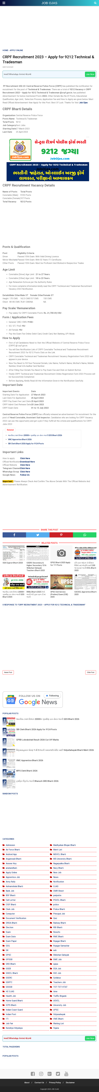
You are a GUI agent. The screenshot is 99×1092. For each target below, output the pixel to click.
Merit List (57, 849)
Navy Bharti (58, 868)
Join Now (90, 74)
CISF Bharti (11, 904)
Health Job (11, 996)
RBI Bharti (57, 927)
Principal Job (59, 913)
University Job (59, 1005)
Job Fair (9, 1023)
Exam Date (11, 936)
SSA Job (57, 968)
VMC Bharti (58, 1019)
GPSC (8, 955)
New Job (57, 872)
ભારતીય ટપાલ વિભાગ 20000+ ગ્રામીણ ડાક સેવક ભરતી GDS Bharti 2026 (35, 435)
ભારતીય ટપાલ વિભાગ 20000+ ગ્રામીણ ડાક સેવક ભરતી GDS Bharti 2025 (13, 594)
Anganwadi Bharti (13, 859)
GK (7, 950)
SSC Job (57, 973)
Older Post (90, 672)
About (27, 1083)
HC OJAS (10, 991)
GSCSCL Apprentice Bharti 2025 (85, 593)
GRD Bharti (11, 964)
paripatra (57, 895)
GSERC (9, 978)
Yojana (56, 1028)
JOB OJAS (49, 3)
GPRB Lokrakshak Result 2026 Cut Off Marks (37, 740)
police (56, 904)
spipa (55, 964)
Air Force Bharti (13, 849)
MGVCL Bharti (59, 854)
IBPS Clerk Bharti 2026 (26, 771)
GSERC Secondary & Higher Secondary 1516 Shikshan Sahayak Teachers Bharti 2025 (36, 566)
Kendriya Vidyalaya (14, 1028)
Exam (8, 932)
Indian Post (11, 1014)
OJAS (55, 886)
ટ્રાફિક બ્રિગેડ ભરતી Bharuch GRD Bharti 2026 (37, 781)
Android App (11, 854)
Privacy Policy (55, 1083)
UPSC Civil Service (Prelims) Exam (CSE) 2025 (59, 594)
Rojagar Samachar (61, 946)
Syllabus (57, 978)
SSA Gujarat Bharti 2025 (13, 563)
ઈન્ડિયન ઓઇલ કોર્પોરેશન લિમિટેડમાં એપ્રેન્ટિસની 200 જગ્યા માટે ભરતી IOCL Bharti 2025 (85, 566)
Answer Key (11, 863)
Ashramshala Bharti (14, 886)
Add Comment (8, 67)
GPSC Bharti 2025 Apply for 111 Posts (60, 563)
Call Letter (11, 900)
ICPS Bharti (11, 1005)
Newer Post (8, 672)
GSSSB (9, 987)
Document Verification (16, 918)
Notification (58, 881)
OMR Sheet (58, 891)
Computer (10, 913)
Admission (10, 845)
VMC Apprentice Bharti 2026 (20, 439)
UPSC (56, 1010)
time (55, 991)
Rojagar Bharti (59, 941)
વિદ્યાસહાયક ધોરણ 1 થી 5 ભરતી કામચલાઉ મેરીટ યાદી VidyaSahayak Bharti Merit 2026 (55, 750)
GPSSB (9, 959)
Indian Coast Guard (14, 1010)
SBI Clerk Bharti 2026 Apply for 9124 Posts (26, 444)
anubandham (11, 868)
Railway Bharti (59, 923)
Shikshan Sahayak (61, 955)
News (55, 877)
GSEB (8, 968)
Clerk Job (10, 909)
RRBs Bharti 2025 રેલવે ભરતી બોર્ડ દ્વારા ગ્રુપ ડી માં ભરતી (36, 594)
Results (56, 932)
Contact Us (39, 1083)
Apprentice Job (13, 877)
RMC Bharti (58, 936)
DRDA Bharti (11, 923)
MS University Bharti (62, 859)
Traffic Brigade (60, 996)
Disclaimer (70, 1083)
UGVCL (56, 1000)
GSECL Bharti (12, 973)
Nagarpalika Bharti (61, 863)
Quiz (55, 918)
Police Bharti (59, 909)
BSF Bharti (10, 895)
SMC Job (57, 959)
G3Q (8, 946)
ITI (7, 1019)
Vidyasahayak (59, 1014)
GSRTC (9, 982)
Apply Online (11, 872)
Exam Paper (11, 941)
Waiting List (58, 1023)
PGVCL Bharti (59, 900)
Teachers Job (59, 982)
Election (9, 927)
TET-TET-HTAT (60, 987)
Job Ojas (83, 102)
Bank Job (10, 891)
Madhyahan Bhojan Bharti (64, 845)
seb (55, 950)
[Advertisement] (49, 27)
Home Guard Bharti (14, 1000)
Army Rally (10, 881)
